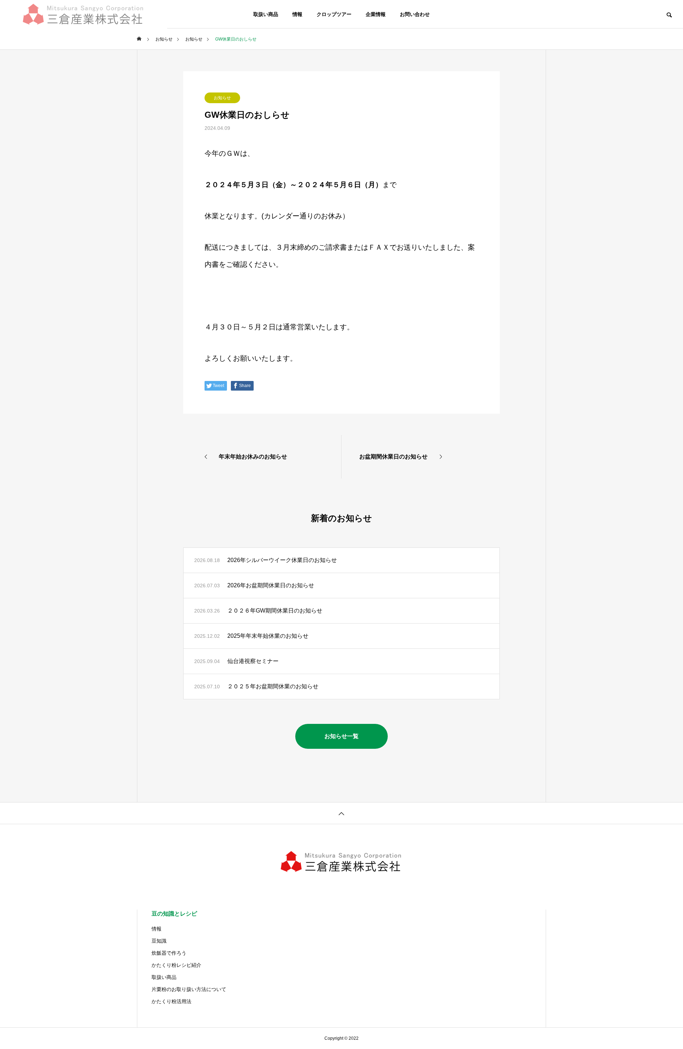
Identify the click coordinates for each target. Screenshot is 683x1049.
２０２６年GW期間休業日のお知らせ (274, 611)
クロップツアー (334, 14)
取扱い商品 (265, 14)
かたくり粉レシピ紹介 (176, 965)
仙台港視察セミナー (253, 661)
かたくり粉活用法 (171, 1001)
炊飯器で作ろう (169, 953)
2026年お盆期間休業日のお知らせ (270, 585)
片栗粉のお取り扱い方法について (189, 989)
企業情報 (376, 14)
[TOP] (341, 813)
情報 (297, 14)
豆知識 (159, 941)
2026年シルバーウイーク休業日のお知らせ (282, 560)
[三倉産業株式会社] (83, 14)
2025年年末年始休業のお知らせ (267, 636)
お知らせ (222, 97)
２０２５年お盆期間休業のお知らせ (272, 686)
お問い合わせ (415, 14)
